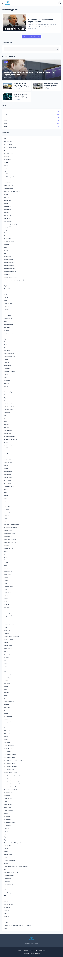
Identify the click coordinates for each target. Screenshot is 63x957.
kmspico (6, 577)
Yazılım (6, 919)
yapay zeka (7, 916)
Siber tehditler (7, 798)
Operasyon (7, 669)
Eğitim (5, 377)
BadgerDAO (7, 197)
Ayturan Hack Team (9, 185)
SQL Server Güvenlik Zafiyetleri (12, 842)
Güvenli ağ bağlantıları (10, 436)
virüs (5, 890)
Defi (5, 336)
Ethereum (6, 389)
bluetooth (6, 244)
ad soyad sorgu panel (10, 147)
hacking (6, 492)
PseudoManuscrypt (9, 701)
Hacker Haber (7, 474)
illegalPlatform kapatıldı (10, 542)
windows (6, 898)
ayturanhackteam (8, 188)
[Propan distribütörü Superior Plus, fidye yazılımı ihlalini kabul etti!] (7, 86)
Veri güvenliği (7, 878)
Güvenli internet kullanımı (10, 439)
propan (6, 698)
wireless (6, 901)
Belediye (6, 212)
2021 (31, 123)
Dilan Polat (7, 350)
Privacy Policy (33, 950)
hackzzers (7, 504)
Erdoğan (6, 386)
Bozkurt (6, 250)
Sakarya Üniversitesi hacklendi (12, 733)
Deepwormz (7, 330)
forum (5, 421)
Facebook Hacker (8, 409)
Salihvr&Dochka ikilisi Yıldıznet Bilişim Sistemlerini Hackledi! (20, 96)
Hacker (6, 468)
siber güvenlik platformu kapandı (13, 775)
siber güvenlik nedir (9, 769)
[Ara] (59, 2)
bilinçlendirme (7, 230)
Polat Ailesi (7, 692)
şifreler (6, 848)
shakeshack (7, 742)
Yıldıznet (6, 922)
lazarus (6, 595)
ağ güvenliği (7, 159)
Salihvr (6, 736)
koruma (6, 580)
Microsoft (6, 633)
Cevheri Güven (8, 289)
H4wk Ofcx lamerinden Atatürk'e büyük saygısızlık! (41, 21)
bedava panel (7, 209)
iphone (6, 551)
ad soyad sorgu (8, 144)
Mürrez (6, 651)
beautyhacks (7, 206)
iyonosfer (6, 557)
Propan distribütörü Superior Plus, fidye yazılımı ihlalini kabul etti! (21, 85)
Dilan (5, 347)
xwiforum (6, 910)
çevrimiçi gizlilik (8, 318)
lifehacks (6, 604)
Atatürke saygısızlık (9, 177)
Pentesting (7, 683)
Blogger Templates (35, 953)
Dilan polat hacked (9, 353)
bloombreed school (9, 241)
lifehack (6, 601)
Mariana (6, 619)
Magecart (6, 607)
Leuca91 (6, 598)
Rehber (6, 713)
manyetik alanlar (8, 616)
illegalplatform (7, 536)
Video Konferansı (8, 884)
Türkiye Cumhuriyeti (9, 860)
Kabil (5, 565)
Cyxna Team (7, 315)
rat (4, 710)
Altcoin (6, 162)
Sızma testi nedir (8, 748)
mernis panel (7, 630)
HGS (5, 521)
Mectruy (6, 627)
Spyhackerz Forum (9, 837)
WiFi (5, 896)
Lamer (5, 589)
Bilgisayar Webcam (9, 227)
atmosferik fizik (8, 182)
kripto (5, 583)
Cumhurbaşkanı (8, 303)
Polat (5, 689)
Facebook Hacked (9, 406)
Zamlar (6, 928)
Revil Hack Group (8, 716)
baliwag (6, 203)
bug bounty (7, 274)
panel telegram (8, 677)
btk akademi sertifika (9, 268)
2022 (31, 120)
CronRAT (6, 297)
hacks (5, 498)
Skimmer (6, 813)
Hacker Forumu (8, 471)
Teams (5, 857)
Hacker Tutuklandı (9, 486)
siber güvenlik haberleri (10, 763)
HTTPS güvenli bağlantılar (11, 527)
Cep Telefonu (7, 286)
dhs (5, 342)
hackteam (6, 501)
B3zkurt (6, 194)
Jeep (5, 560)
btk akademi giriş (8, 259)
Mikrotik (6, 642)
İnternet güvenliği (8, 548)
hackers (6, 489)
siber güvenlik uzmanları (10, 786)
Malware (6, 610)
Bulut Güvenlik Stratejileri (10, 277)
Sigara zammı (7, 807)
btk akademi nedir (9, 265)
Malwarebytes (8, 613)
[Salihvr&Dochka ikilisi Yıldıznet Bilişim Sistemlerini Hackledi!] (7, 96)
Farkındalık (7, 412)
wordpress (7, 907)
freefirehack (7, 427)
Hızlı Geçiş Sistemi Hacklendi (11, 524)
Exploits (6, 398)
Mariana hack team (9, 624)
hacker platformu (8, 480)
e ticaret (6, 374)
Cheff (5, 294)
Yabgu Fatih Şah (8, 913)
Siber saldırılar (7, 792)
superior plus (7, 845)
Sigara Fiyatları (8, 804)
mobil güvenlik (8, 648)
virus (5, 887)
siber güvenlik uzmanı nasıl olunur (13, 784)
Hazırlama (6, 515)
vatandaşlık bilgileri (9, 875)
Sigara (5, 801)
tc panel (6, 851)
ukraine (6, 863)
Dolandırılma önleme (9, 371)
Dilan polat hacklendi (9, 356)
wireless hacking (8, 904)
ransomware (7, 707)
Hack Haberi (7, 459)
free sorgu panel (8, 424)
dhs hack (6, 344)
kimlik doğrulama (8, 571)
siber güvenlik (7, 751)
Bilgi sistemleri (7, 221)
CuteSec (6, 309)
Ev (4, 395)
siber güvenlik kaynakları (10, 766)
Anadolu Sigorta (8, 168)
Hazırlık (6, 518)
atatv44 (6, 179)
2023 (31, 117)
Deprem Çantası (8, 339)
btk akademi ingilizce (9, 262)
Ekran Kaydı (7, 380)
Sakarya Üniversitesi (9, 731)
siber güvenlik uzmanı (10, 778)
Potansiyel (6, 695)
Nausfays (6, 657)
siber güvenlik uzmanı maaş (11, 781)
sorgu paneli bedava (9, 822)
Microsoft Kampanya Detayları (12, 636)
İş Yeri (5, 554)
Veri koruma (7, 881)
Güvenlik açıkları (8, 445)
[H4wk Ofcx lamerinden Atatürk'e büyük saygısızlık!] (14, 22)
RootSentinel (7, 722)
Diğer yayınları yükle (30, 37)
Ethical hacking (8, 392)
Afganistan (7, 156)
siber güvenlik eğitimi (9, 757)
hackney (6, 495)
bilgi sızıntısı (7, 218)
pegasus (6, 680)
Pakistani (6, 672)
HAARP (6, 448)
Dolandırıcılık (7, 368)
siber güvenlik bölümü (10, 754)
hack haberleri (8, 462)
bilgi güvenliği (7, 215)
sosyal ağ (6, 828)
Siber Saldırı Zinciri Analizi (11, 789)
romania (6, 719)
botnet (5, 247)
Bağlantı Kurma (8, 200)
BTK (5, 253)
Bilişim (5, 233)
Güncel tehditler (8, 430)
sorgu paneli (7, 819)
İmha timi (6, 545)
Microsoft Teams (8, 639)
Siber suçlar (7, 795)
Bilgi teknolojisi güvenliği (10, 224)
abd (5, 138)
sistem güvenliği (8, 810)
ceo (5, 283)
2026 (31, 111)
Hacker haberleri (8, 477)
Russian (6, 728)
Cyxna (5, 312)
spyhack (6, 831)
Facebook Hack (8, 403)
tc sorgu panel (8, 854)
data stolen (7, 327)
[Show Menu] (2, 2)
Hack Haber (7, 456)
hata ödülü (7, 507)
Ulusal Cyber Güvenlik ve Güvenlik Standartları (16, 866)
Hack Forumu (7, 454)
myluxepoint (7, 654)
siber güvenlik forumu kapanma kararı (14, 760)
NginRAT (6, 660)
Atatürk (6, 174)
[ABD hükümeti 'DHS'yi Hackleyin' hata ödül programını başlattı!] (37, 86)
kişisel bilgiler (7, 574)
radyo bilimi (7, 704)
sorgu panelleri (8, 825)
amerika (6, 165)
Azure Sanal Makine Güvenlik (12, 191)
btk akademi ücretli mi (10, 271)
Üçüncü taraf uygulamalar (11, 872)
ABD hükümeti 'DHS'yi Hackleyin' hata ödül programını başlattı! (51, 85)
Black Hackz (7, 238)
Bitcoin (6, 235)
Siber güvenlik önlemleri (10, 772)
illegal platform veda (9, 533)
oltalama (6, 666)
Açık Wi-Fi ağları (8, 141)
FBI (5, 415)
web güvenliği (7, 893)
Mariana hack (7, 621)
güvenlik (6, 442)
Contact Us (42, 950)
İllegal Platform (8, 530)
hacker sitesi (7, 483)
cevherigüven (7, 291)
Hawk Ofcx (7, 510)
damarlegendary (8, 324)
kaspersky (7, 568)
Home (19, 950)
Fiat (5, 418)
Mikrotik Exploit (8, 645)
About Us (25, 950)
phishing (6, 686)
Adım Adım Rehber (9, 153)
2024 (31, 114)
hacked (6, 465)
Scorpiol (6, 739)
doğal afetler (7, 365)
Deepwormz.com (8, 333)
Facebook (6, 400)
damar (5, 321)
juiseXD (6, 563)
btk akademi (7, 256)
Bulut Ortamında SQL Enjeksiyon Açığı (14, 280)
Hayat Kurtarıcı (8, 512)
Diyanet (6, 359)
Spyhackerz (7, 834)
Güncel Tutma (7, 433)
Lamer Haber (7, 592)
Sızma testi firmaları (9, 745)
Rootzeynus (7, 725)
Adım (5, 150)
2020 (31, 126)
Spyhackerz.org (8, 840)
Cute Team (7, 306)
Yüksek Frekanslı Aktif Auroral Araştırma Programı (17, 925)
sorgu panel (7, 816)
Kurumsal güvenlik (9, 586)
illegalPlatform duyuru (10, 539)
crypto (5, 300)
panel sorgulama (8, 675)
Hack (5, 451)
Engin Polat (7, 383)
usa (5, 869)
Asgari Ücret (7, 171)
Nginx (5, 663)
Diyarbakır (6, 362)
